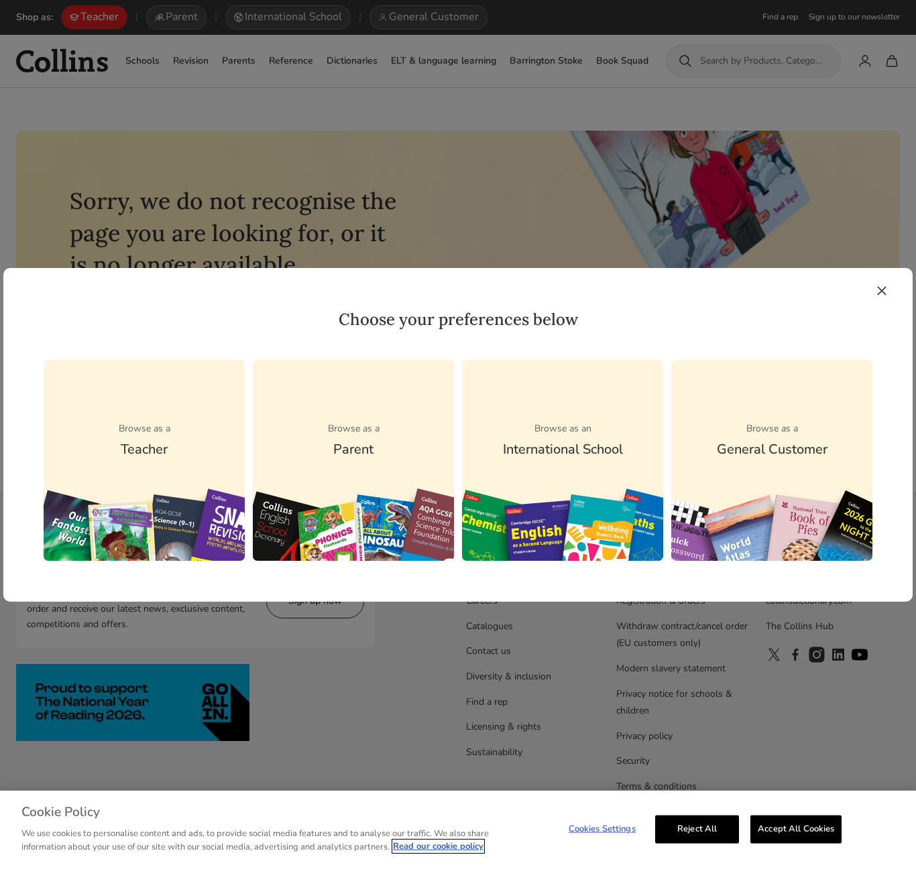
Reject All (697, 828)
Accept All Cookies (796, 828)
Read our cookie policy (438, 846)
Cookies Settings (602, 828)
